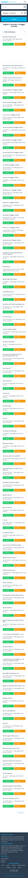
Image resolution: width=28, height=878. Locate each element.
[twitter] (14, 871)
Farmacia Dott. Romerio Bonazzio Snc (13, 595)
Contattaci (3, 860)
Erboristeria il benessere (9, 37)
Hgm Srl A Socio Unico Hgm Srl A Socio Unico (13, 620)
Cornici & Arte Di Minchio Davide (12, 545)
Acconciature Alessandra (10, 431)
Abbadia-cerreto (4, 845)
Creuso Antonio (7, 316)
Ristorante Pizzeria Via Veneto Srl (12, 761)
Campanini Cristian (8, 532)
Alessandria (15, 849)
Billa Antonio (6, 266)
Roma (7, 849)
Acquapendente (14, 850)
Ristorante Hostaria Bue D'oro (11, 748)
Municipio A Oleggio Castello (11, 215)
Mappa (19, 44)
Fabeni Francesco (7, 582)
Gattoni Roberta (7, 607)
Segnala (3, 862)
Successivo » (21, 812)
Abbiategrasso (16, 847)
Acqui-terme (4, 852)
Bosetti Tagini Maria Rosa (10, 279)
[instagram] (17, 871)
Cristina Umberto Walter (9, 329)
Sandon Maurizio (7, 773)
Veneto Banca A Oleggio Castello (12, 240)
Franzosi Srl (6, 393)
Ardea (16, 852)
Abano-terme (12, 845)
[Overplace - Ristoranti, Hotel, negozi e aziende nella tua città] (8, 1)
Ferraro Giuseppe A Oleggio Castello (13, 127)
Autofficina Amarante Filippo (11, 482)
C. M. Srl (5, 520)
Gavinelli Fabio (7, 406)
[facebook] (11, 871)
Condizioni (8, 867)
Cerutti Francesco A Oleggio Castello (13, 152)
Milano (20, 849)
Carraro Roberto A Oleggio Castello (12, 90)
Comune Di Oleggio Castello (10, 177)
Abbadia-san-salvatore (20, 845)
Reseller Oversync (21, 865)
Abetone (10, 847)
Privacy (14, 867)
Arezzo (12, 852)
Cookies (19, 867)
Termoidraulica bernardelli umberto (13, 65)
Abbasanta (3, 849)
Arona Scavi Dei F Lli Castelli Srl (11, 456)
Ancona (11, 849)
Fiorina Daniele (7, 381)
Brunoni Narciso (7, 507)
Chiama (7, 44)
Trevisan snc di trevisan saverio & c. (12, 77)
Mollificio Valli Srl (7, 698)
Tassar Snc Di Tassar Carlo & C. (11, 798)
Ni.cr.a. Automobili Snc (9, 711)
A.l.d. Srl (5, 418)
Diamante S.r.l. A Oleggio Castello (12, 190)
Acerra (21, 847)
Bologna (9, 852)
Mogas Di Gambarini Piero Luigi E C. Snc (14, 685)
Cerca (14, 19)
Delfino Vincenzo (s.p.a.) (9, 557)
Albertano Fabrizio (8, 443)
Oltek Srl (5, 723)
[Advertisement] (14, 55)
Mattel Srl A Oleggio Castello (11, 202)
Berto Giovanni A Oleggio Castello (12, 140)
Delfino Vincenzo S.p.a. (9, 570)
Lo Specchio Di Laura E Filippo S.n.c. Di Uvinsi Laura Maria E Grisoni (13, 659)
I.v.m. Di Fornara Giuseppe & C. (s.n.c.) (13, 634)
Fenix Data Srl (6, 368)
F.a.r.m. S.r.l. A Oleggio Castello (11, 115)
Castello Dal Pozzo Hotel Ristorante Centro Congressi (12, 253)
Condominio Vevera (8, 291)
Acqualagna (20, 850)
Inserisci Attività (4, 858)
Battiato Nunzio (7, 495)
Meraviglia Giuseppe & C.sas (11, 673)
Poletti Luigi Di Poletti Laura (10, 736)
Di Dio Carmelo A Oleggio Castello (12, 102)
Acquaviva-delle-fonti (5, 850)
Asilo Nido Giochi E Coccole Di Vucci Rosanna (12, 469)
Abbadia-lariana (4, 847)
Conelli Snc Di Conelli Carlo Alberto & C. (14, 304)
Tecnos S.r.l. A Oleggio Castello (11, 227)
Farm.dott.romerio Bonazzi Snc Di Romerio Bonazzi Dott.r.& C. (12, 355)
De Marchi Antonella (8, 341)
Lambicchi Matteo (8, 646)
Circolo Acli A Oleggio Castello (11, 165)
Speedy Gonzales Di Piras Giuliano (12, 786)
